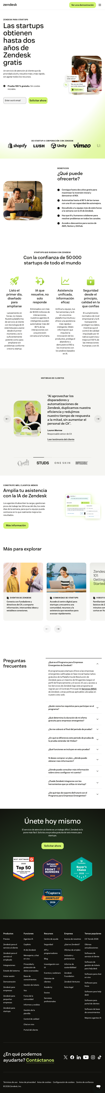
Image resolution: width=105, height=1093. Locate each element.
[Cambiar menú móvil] (100, 5)
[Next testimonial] (98, 419)
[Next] (58, 629)
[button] (71, 664)
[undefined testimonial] (23, 462)
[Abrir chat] (98, 1086)
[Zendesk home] (10, 5)
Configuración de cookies (64, 1082)
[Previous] (47, 629)
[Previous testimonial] (7, 419)
